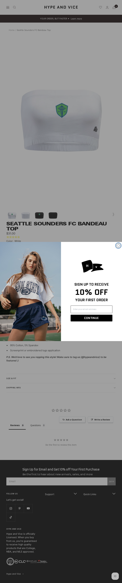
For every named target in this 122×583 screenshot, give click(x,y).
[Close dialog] (118, 245)
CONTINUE (91, 318)
